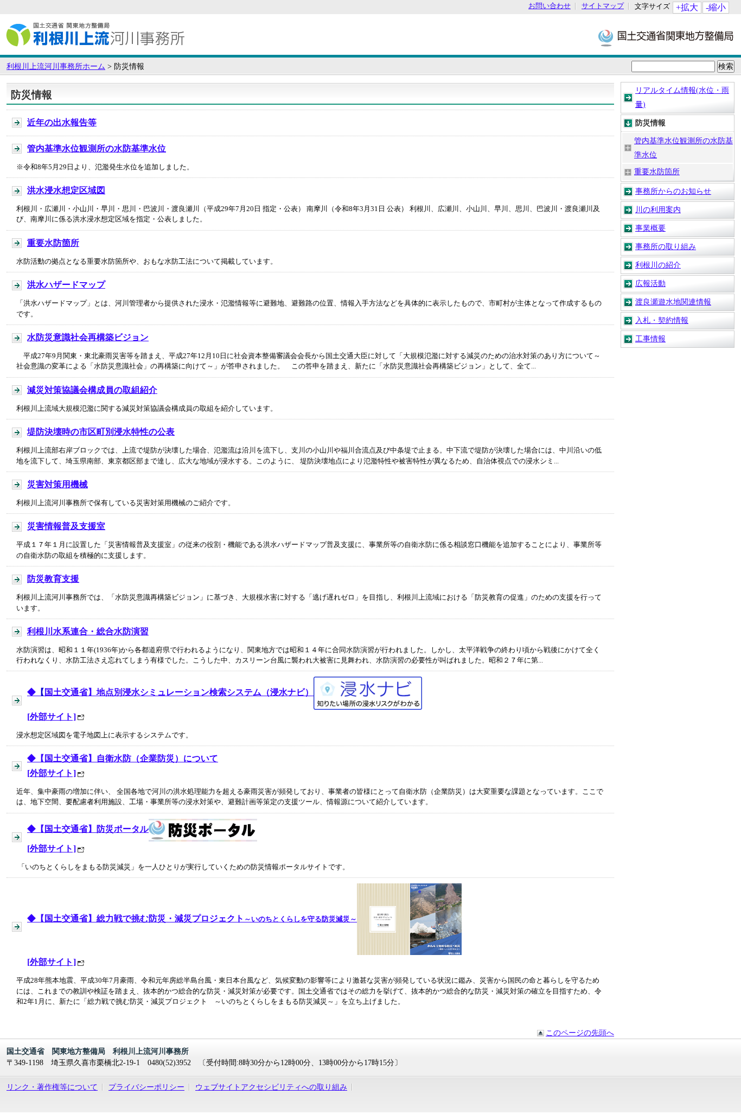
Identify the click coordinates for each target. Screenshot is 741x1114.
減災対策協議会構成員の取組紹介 (92, 389)
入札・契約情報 (661, 320)
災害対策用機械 (57, 484)
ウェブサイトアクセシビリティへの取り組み (271, 1087)
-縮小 (716, 7)
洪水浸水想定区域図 (66, 190)
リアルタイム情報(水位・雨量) (682, 97)
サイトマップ (603, 6)
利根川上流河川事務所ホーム (56, 66)
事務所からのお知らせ (673, 191)
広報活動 (650, 283)
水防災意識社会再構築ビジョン (88, 337)
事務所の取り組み (665, 246)
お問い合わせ (549, 6)
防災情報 (650, 122)
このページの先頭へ (580, 1032)
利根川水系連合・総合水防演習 (88, 631)
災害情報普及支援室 (66, 526)
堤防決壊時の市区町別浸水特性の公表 (101, 431)
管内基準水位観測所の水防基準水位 (683, 147)
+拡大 (687, 7)
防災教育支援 (53, 578)
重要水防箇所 (657, 171)
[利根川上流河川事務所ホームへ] (95, 49)
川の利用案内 (658, 209)
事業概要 (650, 228)
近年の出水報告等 (62, 122)
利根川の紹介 (658, 264)
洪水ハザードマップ (66, 284)
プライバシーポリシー (146, 1087)
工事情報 (650, 338)
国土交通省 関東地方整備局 (666, 37)
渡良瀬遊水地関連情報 (673, 301)
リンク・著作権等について (52, 1087)
